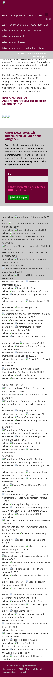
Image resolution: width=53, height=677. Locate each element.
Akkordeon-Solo (19, 24)
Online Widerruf (34, 669)
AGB (21, 669)
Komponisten (18, 15)
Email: (11, 174)
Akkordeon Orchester (13, 42)
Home (4, 15)
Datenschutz (9, 669)
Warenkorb (35, 15)
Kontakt (23, 672)
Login (4, 24)
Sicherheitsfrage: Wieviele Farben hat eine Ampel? (26, 188)
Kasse (48, 18)
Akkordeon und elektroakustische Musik (23, 48)
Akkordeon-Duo (40, 24)
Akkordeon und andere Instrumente (21, 30)
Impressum (30, 665)
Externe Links (9, 672)
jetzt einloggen (38, 56)
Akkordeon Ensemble (13, 36)
